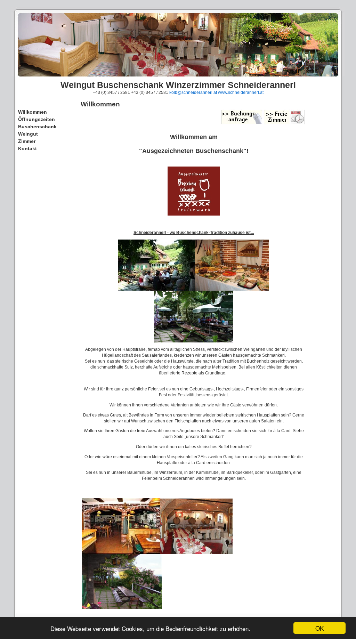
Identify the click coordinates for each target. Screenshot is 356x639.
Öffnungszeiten (36, 119)
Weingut (28, 134)
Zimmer (26, 141)
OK (319, 628)
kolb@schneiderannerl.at (193, 92)
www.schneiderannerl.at (241, 92)
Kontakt (27, 148)
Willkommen (32, 112)
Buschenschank (37, 126)
